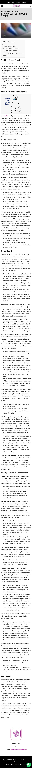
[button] (28, 765)
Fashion (4, 35)
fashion (6, 116)
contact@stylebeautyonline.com (19, 749)
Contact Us (23, 2)
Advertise (17, 2)
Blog (13, 2)
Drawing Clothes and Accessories (15, 53)
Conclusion (6, 55)
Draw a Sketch (9, 52)
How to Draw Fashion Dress (11, 48)
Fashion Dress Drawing (9, 46)
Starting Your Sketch (11, 50)
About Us (8, 2)
